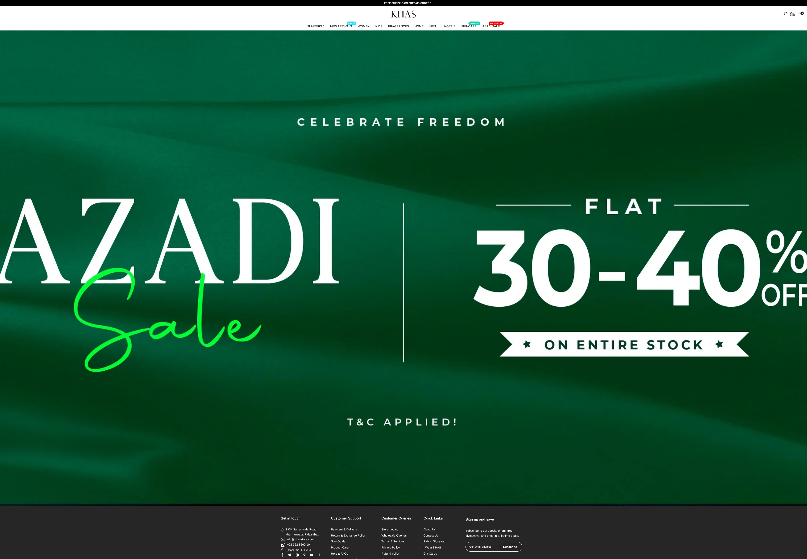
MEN (432, 26)
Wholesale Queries (394, 535)
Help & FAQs (339, 553)
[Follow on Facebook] (282, 555)
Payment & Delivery (344, 529)
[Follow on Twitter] (289, 555)
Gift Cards (430, 553)
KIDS (378, 26)
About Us (429, 529)
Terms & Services (393, 541)
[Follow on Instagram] (297, 555)
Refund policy (390, 553)
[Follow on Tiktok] (319, 555)
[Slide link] (403, 268)
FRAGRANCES (398, 26)
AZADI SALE (492, 25)
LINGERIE (448, 26)
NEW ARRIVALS (342, 25)
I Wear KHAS (432, 547)
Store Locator (390, 529)
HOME (419, 26)
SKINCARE (470, 25)
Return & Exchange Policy (348, 535)
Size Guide (338, 541)
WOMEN (363, 26)
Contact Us (430, 535)
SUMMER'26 (315, 26)
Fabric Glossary (433, 541)
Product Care (340, 547)
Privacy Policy (390, 547)
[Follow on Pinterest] (304, 555)
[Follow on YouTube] (311, 555)
